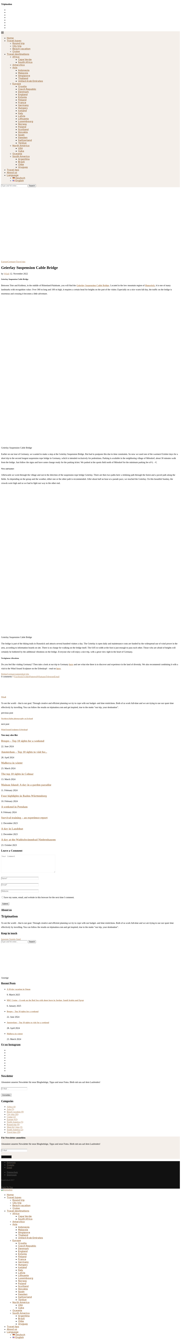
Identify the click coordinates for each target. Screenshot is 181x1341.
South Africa (25, 62)
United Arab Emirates (30, 81)
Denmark (23, 91)
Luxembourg (25, 121)
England (23, 94)
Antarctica (18, 65)
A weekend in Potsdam (14, 806)
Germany (23, 105)
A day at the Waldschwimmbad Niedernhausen (28, 839)
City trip (16, 46)
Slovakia (23, 132)
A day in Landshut (12, 828)
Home (10, 38)
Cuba (21, 151)
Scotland (23, 129)
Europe (16, 83)
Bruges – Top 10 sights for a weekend (22, 740)
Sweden (22, 137)
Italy (20, 113)
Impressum (12, 1175)
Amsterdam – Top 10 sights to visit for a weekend (28, 1023)
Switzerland (25, 140)
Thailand (23, 78)
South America (21, 156)
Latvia (21, 116)
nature (18, 674)
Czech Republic (27, 89)
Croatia (22, 86)
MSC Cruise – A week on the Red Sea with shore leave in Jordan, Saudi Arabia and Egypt (45, 1000)
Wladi (6, 273)
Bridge (4, 674)
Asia (14, 67)
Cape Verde (25, 59)
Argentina (24, 159)
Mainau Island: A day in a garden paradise (26, 784)
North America (20, 145)
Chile (21, 164)
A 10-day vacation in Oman (18, 989)
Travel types (14, 40)
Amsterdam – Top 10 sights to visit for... (24, 751)
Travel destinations (18, 54)
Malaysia (23, 73)
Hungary (23, 108)
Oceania (17, 153)
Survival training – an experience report (24, 817)
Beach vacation (21, 48)
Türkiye (22, 143)
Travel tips (13, 170)
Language (13, 175)
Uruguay (23, 167)
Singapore (24, 75)
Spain (21, 135)
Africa (15, 57)
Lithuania (23, 118)
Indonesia (23, 70)
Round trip (18, 43)
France (22, 102)
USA (20, 148)
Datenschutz (12, 1172)
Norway (22, 124)
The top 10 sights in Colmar (17, 773)
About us (12, 172)
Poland (22, 126)
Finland (22, 100)
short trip (25, 674)
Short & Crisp (14, 1127)
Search (32, 186)
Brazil (21, 161)
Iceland (22, 110)
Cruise (16, 51)
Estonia (22, 97)
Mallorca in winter (12, 762)
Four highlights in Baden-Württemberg (24, 795)
